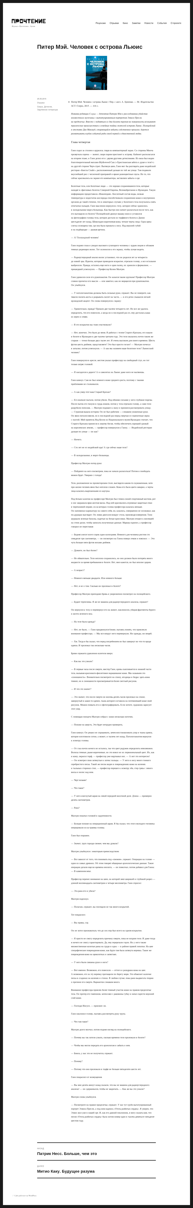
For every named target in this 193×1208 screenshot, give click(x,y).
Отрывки (114, 23)
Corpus (40, 106)
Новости (148, 23)
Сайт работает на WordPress (25, 1195)
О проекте (176, 23)
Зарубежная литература (47, 109)
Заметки (136, 23)
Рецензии (101, 23)
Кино (125, 23)
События (162, 23)
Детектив (48, 106)
